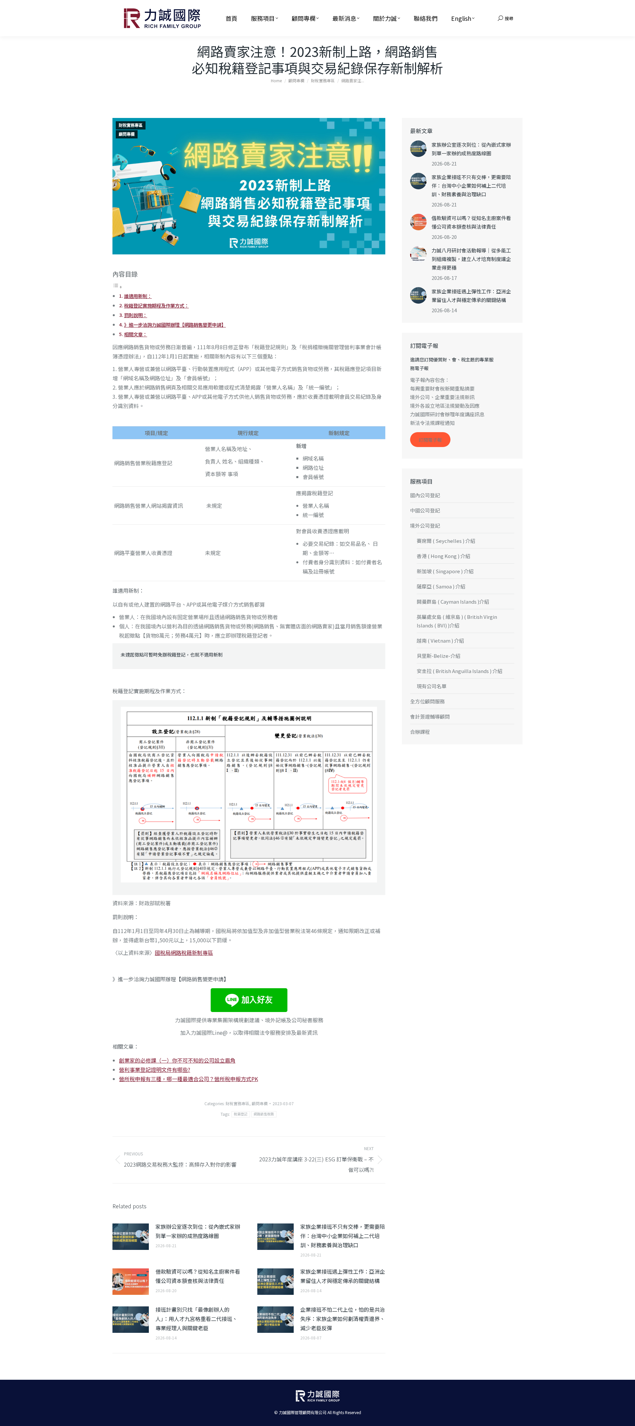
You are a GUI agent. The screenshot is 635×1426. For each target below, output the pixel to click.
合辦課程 (420, 731)
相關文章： (135, 334)
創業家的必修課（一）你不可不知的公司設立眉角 (177, 1060)
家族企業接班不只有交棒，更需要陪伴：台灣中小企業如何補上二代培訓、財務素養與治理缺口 (342, 1235)
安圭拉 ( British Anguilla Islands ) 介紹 (459, 670)
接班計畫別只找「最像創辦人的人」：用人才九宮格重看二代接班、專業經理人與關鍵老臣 (196, 1318)
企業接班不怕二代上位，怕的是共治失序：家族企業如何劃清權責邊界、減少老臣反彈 (342, 1318)
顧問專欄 (127, 134)
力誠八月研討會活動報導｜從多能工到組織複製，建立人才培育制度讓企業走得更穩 (471, 259)
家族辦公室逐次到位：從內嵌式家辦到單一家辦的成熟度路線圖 (197, 1231)
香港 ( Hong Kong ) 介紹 (443, 555)
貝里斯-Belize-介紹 (438, 655)
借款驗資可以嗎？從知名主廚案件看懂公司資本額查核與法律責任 (197, 1276)
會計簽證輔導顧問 (430, 716)
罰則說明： (135, 315)
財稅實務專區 (131, 125)
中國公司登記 (425, 510)
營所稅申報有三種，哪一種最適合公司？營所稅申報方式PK (188, 1079)
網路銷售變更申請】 (205, 979)
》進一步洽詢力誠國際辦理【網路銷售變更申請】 (175, 324)
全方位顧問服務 (427, 701)
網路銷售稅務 (264, 1114)
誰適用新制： (138, 295)
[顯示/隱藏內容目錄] (117, 286)
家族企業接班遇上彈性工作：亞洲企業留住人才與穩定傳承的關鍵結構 (342, 1276)
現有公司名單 (431, 686)
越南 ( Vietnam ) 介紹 (440, 640)
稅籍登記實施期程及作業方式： (156, 305)
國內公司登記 (425, 495)
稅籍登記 (240, 1114)
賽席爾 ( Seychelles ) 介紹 (446, 540)
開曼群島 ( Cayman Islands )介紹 (453, 601)
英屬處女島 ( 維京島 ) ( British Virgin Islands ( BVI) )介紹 (457, 621)
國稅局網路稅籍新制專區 (184, 953)
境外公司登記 (425, 525)
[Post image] (130, 1236)
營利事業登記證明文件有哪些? (154, 1069)
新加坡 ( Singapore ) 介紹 (445, 571)
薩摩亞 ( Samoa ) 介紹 (441, 586)
